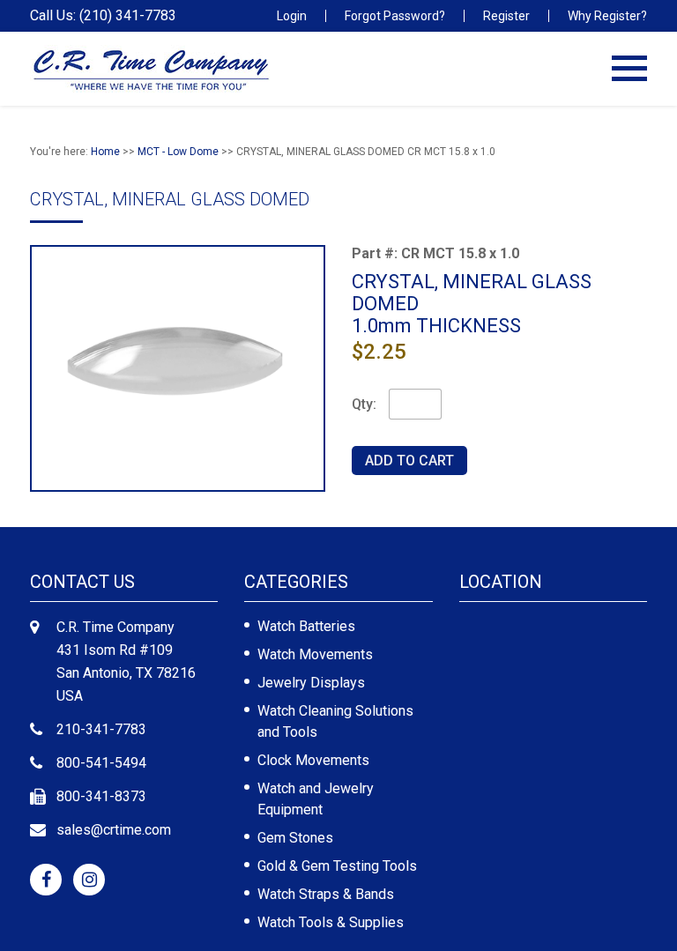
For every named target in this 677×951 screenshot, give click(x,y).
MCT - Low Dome (178, 151)
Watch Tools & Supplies (330, 922)
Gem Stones (295, 837)
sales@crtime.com (113, 829)
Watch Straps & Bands (325, 894)
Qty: (364, 404)
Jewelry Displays (311, 682)
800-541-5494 (101, 762)
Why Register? (607, 16)
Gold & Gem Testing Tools (337, 866)
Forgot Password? (395, 16)
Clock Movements (313, 760)
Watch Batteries (306, 626)
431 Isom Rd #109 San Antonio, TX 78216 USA (126, 673)
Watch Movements (315, 654)
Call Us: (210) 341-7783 (103, 16)
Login (292, 16)
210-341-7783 (101, 729)
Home (105, 151)
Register (506, 16)
